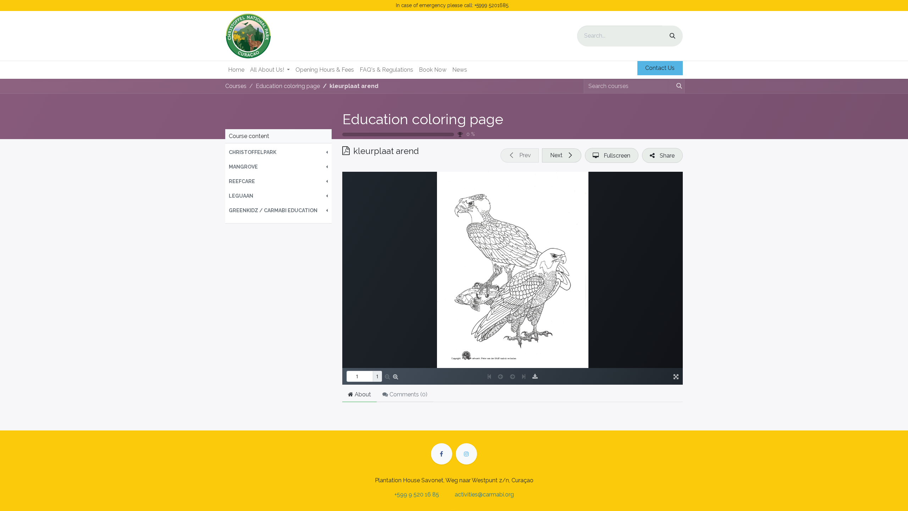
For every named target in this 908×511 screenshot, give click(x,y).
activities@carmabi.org (484, 494)
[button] (278, 152)
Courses (236, 86)
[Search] (672, 36)
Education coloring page (422, 119)
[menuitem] (236, 70)
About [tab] (362, 394)
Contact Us (660, 68)
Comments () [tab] (407, 394)
